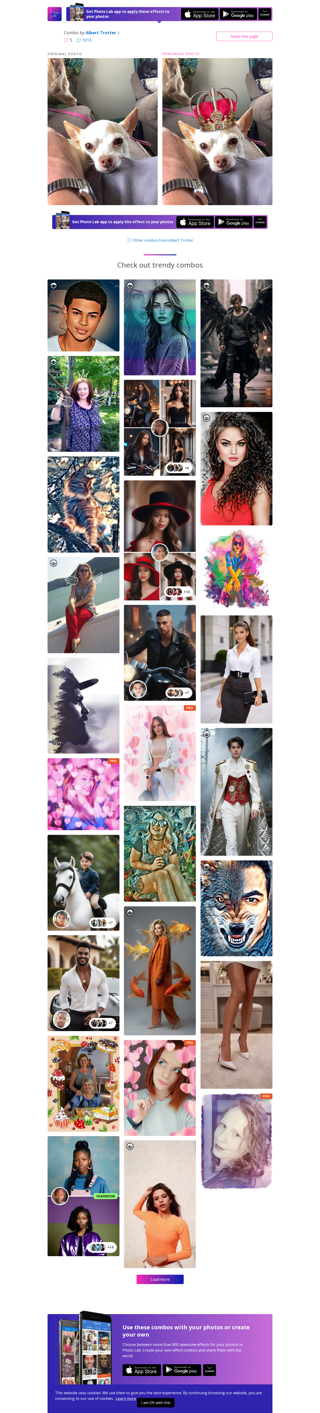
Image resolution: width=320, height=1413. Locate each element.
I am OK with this (156, 1402)
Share (244, 36)
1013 (87, 40)
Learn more (125, 1398)
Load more (160, 1279)
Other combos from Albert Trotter (162, 240)
